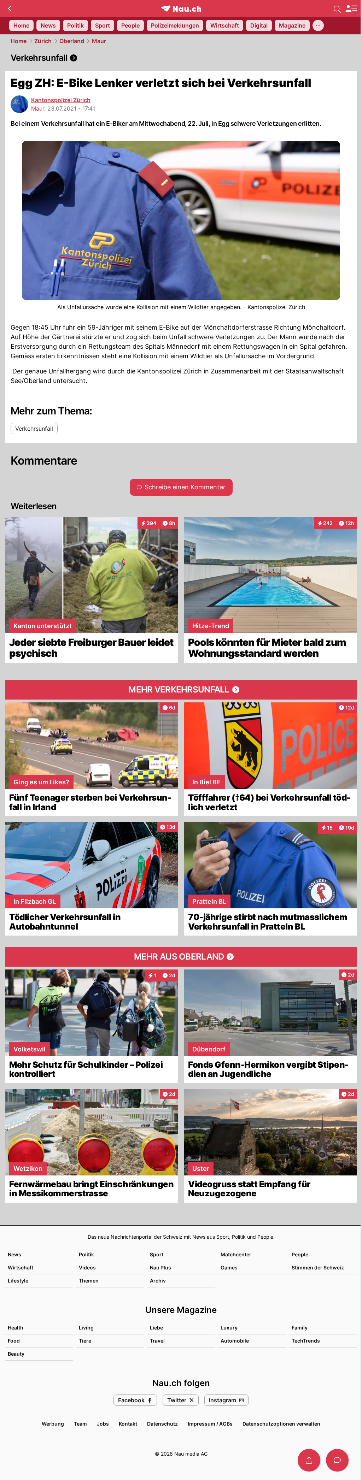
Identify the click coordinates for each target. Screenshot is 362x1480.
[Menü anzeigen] (351, 9)
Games (229, 1267)
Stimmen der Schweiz (318, 1267)
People (300, 1254)
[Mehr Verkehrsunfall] (181, 690)
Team (80, 1424)
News (14, 1254)
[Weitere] (318, 25)
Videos (87, 1267)
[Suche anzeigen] (337, 8)
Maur (99, 41)
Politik (86, 1254)
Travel (157, 1341)
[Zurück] (9, 8)
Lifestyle (18, 1281)
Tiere (85, 1341)
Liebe (156, 1328)
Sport (156, 1254)
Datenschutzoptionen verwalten (281, 1424)
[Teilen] (309, 1460)
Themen (89, 1281)
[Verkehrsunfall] (181, 58)
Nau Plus (160, 1267)
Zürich (43, 41)
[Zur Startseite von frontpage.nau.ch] (181, 8)
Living (86, 1328)
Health (15, 1328)
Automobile (235, 1341)
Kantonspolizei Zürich (60, 100)
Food (14, 1341)
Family (300, 1328)
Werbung (53, 1424)
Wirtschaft (20, 1267)
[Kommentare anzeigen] (337, 1460)
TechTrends (306, 1341)
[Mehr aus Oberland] (181, 957)
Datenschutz (162, 1424)
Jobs (103, 1424)
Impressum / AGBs (210, 1424)
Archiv (158, 1281)
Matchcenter (236, 1254)
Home (19, 41)
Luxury (229, 1328)
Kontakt (128, 1424)
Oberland (71, 41)
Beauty (16, 1354)
